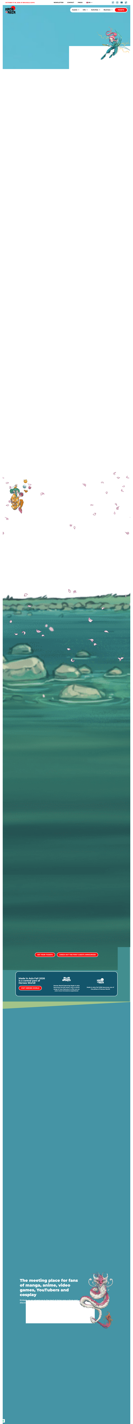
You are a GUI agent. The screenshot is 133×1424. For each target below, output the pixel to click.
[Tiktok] (126, 2)
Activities (94, 10)
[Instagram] (117, 2)
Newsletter (58, 2)
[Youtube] (121, 2)
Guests (74, 10)
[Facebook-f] (113, 2)
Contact (70, 2)
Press (80, 2)
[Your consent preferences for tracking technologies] (3, 1421)
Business (107, 10)
